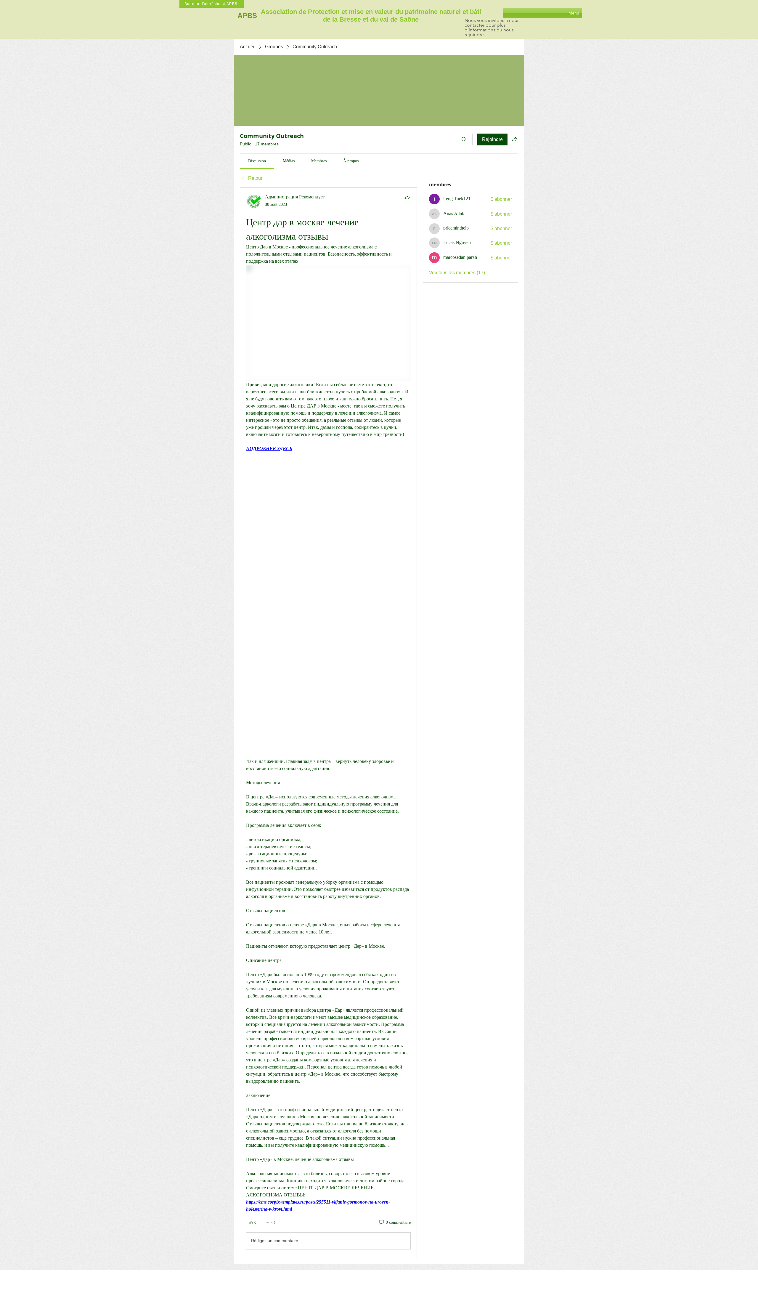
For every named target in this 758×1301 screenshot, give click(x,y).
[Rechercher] (464, 139)
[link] (257, 161)
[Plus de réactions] (270, 1222)
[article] (328, 722)
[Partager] (407, 197)
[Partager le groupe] (514, 139)
